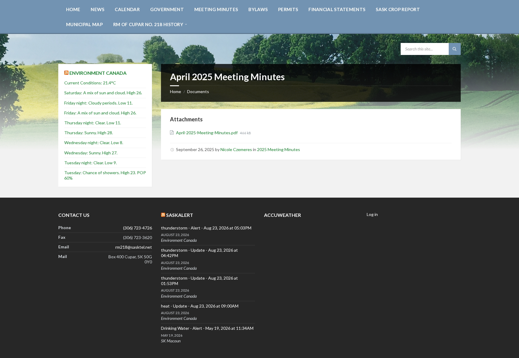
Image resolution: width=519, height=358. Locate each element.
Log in (372, 214)
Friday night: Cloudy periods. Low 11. (98, 102)
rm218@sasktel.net (133, 247)
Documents (198, 91)
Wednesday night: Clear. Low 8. (93, 142)
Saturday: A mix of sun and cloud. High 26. (103, 92)
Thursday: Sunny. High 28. (88, 132)
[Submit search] (455, 49)
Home (175, 91)
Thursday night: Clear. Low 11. (92, 122)
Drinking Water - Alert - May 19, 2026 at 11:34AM (207, 328)
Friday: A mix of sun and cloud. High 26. (100, 112)
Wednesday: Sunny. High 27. (90, 152)
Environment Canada (97, 73)
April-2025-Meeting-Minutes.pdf (207, 132)
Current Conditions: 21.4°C (90, 82)
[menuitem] (73, 9)
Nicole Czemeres (236, 149)
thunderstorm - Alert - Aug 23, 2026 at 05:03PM (206, 227)
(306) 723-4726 (137, 227)
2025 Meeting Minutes (278, 149)
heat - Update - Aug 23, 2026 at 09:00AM (199, 305)
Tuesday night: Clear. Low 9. (90, 162)
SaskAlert (179, 215)
